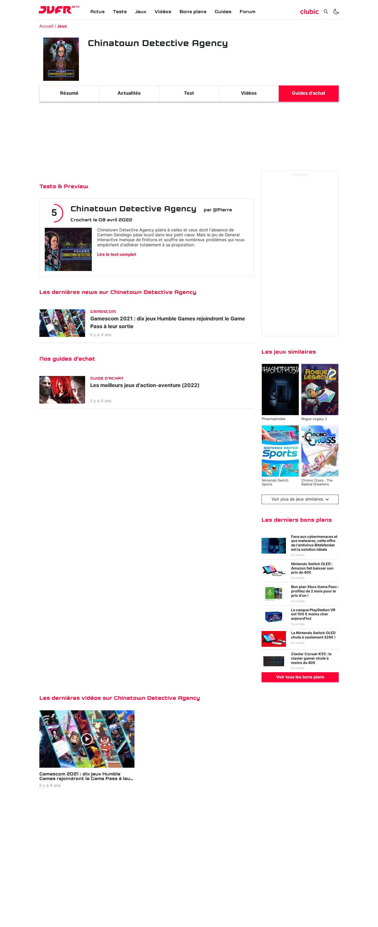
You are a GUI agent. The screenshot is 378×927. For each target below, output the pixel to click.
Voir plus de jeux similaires (297, 499)
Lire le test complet (116, 254)
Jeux (140, 11)
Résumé (69, 93)
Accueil (46, 26)
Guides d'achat (308, 93)
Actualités (129, 93)
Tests (120, 11)
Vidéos (163, 11)
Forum (247, 11)
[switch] (336, 11)
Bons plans (192, 11)
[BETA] (55, 9)
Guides (223, 11)
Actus (97, 11)
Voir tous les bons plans (300, 677)
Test (189, 93)
